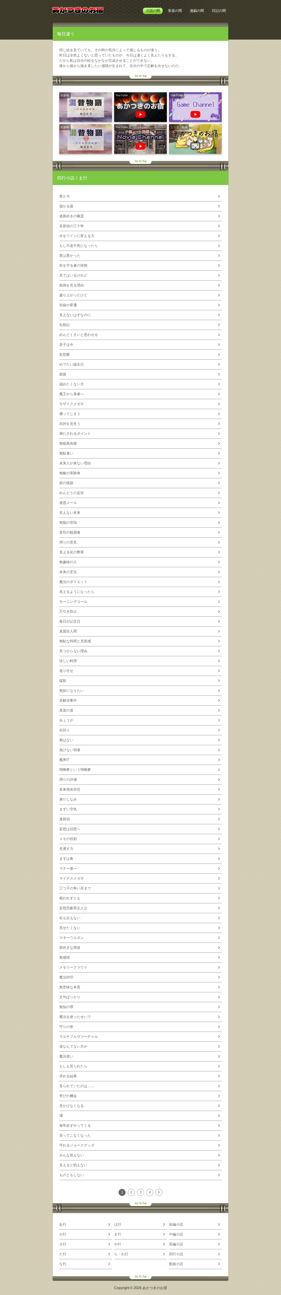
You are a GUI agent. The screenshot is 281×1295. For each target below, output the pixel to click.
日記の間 (219, 11)
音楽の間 (175, 11)
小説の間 (153, 11)
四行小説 (66, 178)
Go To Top (141, 76)
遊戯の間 (197, 11)
